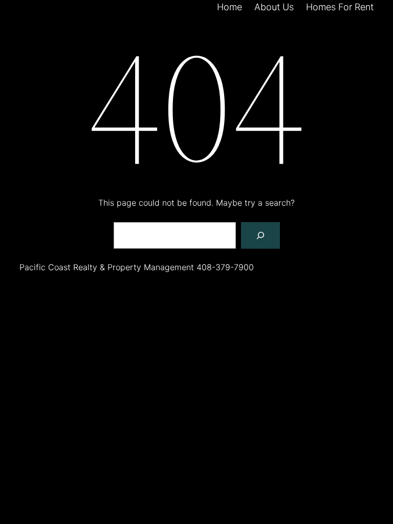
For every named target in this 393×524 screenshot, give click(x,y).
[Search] (260, 235)
